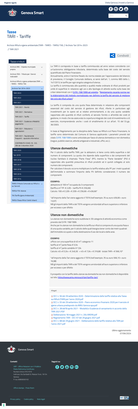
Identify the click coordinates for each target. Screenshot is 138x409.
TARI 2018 (17, 160)
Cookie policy (28, 399)
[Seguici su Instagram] (116, 9)
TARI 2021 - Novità (22, 107)
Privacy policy (15, 399)
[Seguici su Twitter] (121, 9)
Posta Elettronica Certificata (23, 369)
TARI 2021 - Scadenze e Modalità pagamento (27, 122)
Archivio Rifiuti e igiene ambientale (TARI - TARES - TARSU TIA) (35, 45)
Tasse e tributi (17, 61)
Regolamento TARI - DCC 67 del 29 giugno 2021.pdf (76, 317)
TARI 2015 (17, 174)
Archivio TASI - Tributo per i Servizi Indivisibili (23, 75)
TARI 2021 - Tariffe (22, 116)
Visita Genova (111, 2)
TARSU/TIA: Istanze (19, 191)
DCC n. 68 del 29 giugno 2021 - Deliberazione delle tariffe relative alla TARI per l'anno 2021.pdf (87, 322)
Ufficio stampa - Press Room (23, 388)
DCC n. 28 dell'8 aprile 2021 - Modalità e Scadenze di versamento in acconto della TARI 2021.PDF (89, 310)
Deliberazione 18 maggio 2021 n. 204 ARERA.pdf (75, 314)
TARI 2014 (17, 178)
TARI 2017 (17, 164)
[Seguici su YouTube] (126, 9)
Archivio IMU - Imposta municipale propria (22, 68)
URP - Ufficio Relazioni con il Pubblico (27, 366)
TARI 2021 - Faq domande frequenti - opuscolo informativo (27, 137)
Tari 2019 (16, 155)
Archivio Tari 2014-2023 (76, 45)
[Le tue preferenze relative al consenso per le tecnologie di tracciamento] (4, 405)
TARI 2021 (14, 49)
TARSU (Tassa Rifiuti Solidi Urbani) (24, 200)
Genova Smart (32, 13)
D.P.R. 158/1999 (63, 137)
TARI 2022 (17, 97)
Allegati (54, 290)
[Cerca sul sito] (126, 16)
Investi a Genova (126, 2)
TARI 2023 (17, 93)
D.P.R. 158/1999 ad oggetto (85, 92)
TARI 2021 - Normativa (23, 112)
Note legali (41, 399)
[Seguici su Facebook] (111, 9)
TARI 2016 (17, 169)
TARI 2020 (17, 150)
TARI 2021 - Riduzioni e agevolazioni (23, 129)
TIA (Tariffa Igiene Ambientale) (23, 195)
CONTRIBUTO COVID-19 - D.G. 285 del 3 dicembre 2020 (26, 144)
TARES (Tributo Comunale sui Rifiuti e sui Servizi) (25, 184)
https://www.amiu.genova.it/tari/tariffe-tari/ (78, 277)
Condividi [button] (123, 55)
